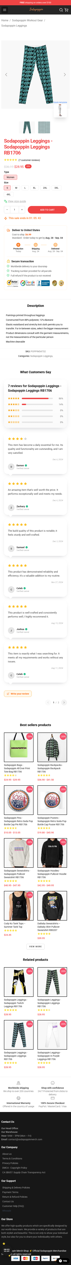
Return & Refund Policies (14, 1197)
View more (35, 946)
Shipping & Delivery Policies (16, 1187)
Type (6, 172)
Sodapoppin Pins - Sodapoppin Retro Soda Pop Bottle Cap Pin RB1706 (18, 821)
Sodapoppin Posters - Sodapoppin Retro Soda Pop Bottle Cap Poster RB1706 (51, 821)
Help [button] (65, 1261)
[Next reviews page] (64, 702)
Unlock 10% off (7, 1250)
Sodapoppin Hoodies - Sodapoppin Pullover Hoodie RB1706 (51, 874)
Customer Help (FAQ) (13, 1206)
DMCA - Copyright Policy (14, 1167)
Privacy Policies (10, 1163)
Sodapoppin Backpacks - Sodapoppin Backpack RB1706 (50, 768)
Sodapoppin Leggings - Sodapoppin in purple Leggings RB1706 (49, 1055)
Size (6, 182)
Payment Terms (10, 1192)
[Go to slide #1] (27, 127)
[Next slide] (64, 74)
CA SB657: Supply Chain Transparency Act (23, 1172)
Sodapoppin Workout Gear (27, 20)
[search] (61, 10)
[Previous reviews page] (48, 702)
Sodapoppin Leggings (14, 25)
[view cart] (66, 10)
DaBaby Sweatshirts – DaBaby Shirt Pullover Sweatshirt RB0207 (48, 926)
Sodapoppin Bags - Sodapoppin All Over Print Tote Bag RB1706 (17, 768)
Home (4, 20)
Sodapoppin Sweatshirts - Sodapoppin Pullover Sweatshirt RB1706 (17, 874)
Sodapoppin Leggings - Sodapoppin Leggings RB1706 (49, 1003)
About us (7, 1154)
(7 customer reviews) (29, 160)
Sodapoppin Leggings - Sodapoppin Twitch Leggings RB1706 (15, 1003)
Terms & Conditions (12, 1158)
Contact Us (8, 1201)
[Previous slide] (6, 74)
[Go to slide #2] (44, 127)
